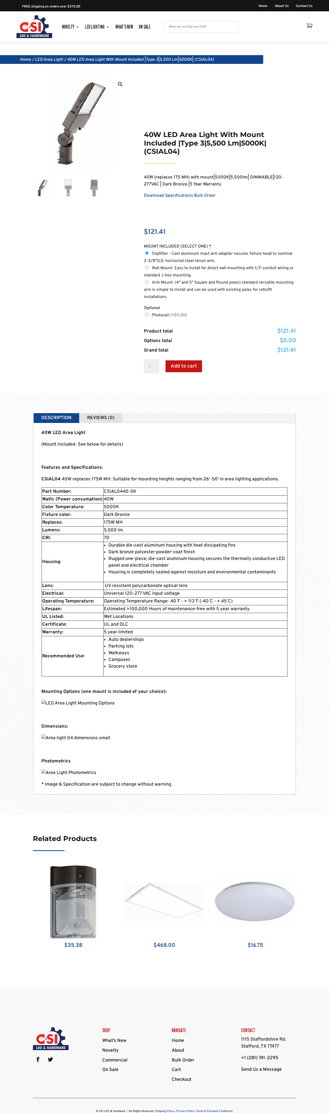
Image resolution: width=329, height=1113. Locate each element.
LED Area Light (49, 59)
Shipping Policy (165, 1111)
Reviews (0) (101, 418)
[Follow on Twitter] (50, 1059)
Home (263, 6)
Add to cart (184, 366)
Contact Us (304, 6)
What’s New (124, 27)
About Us (282, 6)
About (178, 1050)
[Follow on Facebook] (38, 1059)
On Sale (144, 27)
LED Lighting (95, 27)
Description (56, 418)
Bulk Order (205, 196)
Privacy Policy (185, 1111)
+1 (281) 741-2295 (259, 1058)
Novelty (68, 27)
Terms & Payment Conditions (214, 1111)
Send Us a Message (261, 1070)
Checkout (181, 1080)
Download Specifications (168, 196)
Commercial (114, 1060)
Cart (176, 1070)
